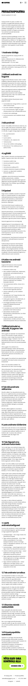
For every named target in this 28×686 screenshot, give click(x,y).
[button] (24, 2)
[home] (6, 3)
